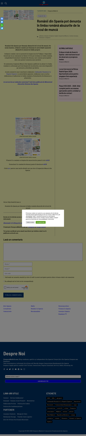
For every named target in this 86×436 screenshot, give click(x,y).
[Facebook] (2, 18)
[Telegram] (2, 28)
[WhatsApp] (2, 25)
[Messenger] (2, 21)
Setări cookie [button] (30, 222)
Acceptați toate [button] (41, 222)
